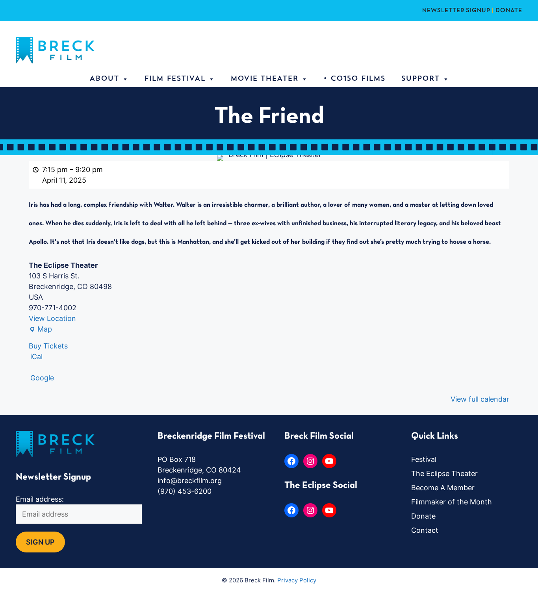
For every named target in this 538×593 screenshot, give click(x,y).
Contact (424, 530)
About (104, 79)
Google (42, 378)
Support (420, 79)
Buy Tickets (48, 346)
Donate (423, 516)
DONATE (508, 10)
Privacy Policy (296, 580)
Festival (423, 459)
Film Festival (174, 79)
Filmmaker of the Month (451, 502)
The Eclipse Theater (444, 473)
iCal (36, 356)
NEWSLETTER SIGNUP (456, 10)
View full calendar (480, 399)
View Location (52, 318)
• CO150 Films (354, 79)
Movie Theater (264, 79)
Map (40, 329)
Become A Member (443, 488)
